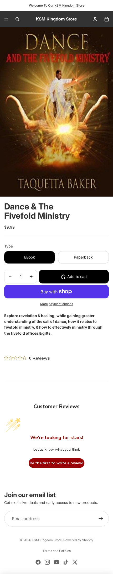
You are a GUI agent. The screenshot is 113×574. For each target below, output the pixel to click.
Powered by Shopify (78, 540)
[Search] (17, 19)
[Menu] (6, 19)
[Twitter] (75, 562)
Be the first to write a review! (56, 463)
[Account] (95, 19)
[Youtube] (56, 562)
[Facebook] (38, 562)
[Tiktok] (66, 562)
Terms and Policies (57, 551)
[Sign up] (100, 518)
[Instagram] (47, 562)
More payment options (56, 304)
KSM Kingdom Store (47, 540)
